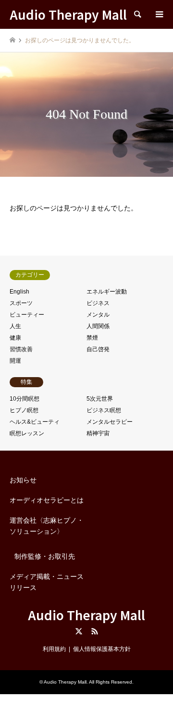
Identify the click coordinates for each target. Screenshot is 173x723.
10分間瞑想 (24, 398)
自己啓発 (98, 349)
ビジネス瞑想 (103, 410)
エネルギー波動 (106, 291)
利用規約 (54, 649)
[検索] (137, 14)
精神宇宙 (98, 433)
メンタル (98, 314)
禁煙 (92, 337)
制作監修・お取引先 (44, 556)
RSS (94, 631)
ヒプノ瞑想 (24, 410)
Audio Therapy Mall (86, 615)
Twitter (78, 631)
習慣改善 (21, 349)
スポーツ (21, 303)
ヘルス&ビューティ (35, 421)
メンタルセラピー (109, 421)
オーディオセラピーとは (47, 500)
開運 (15, 360)
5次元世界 (99, 398)
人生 (15, 326)
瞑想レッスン (27, 433)
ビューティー (27, 314)
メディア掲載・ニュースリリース (47, 582)
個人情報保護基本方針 (102, 649)
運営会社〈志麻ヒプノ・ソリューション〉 (47, 525)
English (19, 291)
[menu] (158, 14)
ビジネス (98, 303)
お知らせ (23, 480)
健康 (15, 337)
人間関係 (98, 326)
